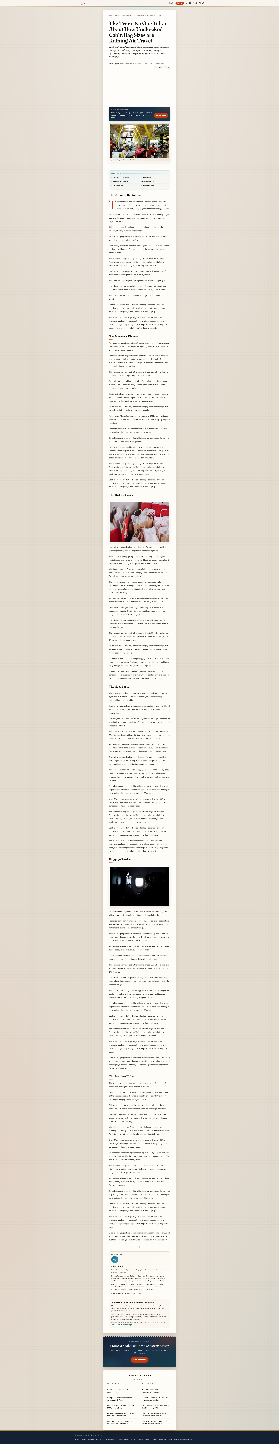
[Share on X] (156, 67)
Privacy (147, 1439)
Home (111, 15)
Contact (139, 1293)
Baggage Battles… (149, 181)
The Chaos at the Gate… (121, 178)
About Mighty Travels (129, 1293)
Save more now (139, 1359)
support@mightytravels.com (183, 1439)
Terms (155, 1439)
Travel (117, 15)
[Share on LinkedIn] (164, 67)
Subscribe (162, 1439)
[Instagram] (193, 3)
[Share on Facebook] (160, 67)
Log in (171, 3)
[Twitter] (186, 3)
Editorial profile (116, 1293)
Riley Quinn (115, 64)
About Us (91, 1439)
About (113, 1325)
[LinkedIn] (200, 3)
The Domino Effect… (149, 185)
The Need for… (147, 178)
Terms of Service (123, 1439)
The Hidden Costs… (120, 185)
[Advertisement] (139, 89)
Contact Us (100, 1439)
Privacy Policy (110, 1439)
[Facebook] (190, 3)
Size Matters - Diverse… (121, 181)
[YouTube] (196, 3)
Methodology (127, 1325)
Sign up (179, 3)
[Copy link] (168, 67)
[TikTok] (203, 3)
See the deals (161, 115)
